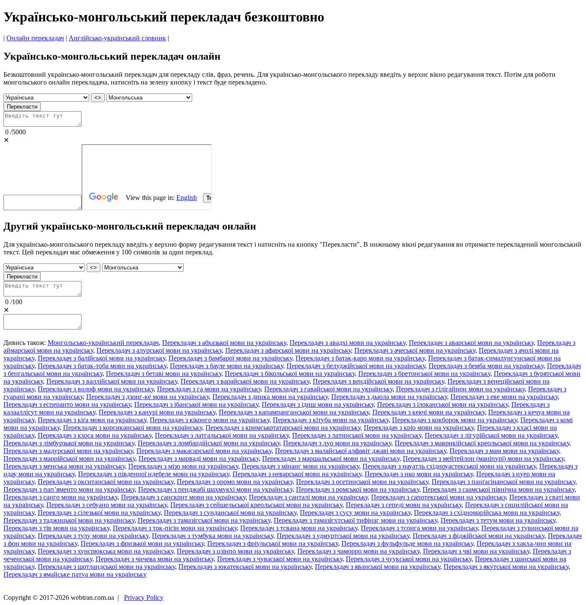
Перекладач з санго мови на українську (60, 497)
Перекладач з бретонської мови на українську (424, 373)
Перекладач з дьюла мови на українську (389, 396)
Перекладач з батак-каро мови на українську (360, 358)
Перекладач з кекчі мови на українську (428, 412)
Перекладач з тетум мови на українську (498, 520)
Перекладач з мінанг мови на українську (300, 466)
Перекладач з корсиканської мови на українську (132, 427)
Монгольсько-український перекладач (103, 342)
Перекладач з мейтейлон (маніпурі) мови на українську (483, 458)
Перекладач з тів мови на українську (56, 528)
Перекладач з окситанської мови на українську (105, 481)
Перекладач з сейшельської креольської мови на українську (256, 504)
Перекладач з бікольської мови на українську (290, 373)
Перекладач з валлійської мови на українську (111, 381)
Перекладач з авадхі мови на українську (347, 342)
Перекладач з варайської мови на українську (245, 381)
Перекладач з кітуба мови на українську (331, 420)
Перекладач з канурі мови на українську (157, 412)
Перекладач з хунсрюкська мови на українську (105, 551)
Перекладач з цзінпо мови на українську (235, 551)
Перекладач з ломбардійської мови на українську (209, 443)
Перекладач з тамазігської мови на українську (204, 520)
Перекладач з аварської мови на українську (471, 342)
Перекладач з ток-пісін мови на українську (175, 528)
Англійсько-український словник (117, 38)
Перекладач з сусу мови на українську (355, 512)
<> (97, 97)
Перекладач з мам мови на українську (504, 450)
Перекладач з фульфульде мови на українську (407, 543)
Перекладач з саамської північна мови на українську (498, 489)
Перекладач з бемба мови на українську (486, 365)
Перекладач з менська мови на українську (64, 466)
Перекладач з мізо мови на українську (183, 466)
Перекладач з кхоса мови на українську (94, 435)
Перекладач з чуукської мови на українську (408, 559)
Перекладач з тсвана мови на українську (298, 528)
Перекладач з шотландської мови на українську (106, 566)
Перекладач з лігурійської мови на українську (491, 435)
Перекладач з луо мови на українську (337, 443)
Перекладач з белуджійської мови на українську (356, 365)
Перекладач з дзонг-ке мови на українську (147, 396)
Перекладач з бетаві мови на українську (163, 373)
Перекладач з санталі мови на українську (308, 497)
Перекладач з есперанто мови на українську (67, 404)
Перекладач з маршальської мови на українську (330, 458)
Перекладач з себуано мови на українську (106, 504)
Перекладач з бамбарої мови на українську (230, 358)
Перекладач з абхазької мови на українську (224, 342)
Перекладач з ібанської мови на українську (196, 404)
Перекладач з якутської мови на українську (506, 566)
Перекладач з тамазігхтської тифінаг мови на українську (355, 520)
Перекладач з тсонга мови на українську (419, 528)
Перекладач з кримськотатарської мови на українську (282, 427)
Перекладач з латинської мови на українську (356, 435)
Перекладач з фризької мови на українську (142, 543)
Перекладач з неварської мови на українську (297, 474)
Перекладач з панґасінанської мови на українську (503, 481)
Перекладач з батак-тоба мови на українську (102, 365)
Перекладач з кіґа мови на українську (92, 420)
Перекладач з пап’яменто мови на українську (69, 489)
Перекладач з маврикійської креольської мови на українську (482, 443)
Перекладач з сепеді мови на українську (404, 504)
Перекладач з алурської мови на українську (159, 350)
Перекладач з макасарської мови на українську (204, 450)
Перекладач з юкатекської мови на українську (244, 566)
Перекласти (22, 106)
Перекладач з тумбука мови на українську (212, 535)
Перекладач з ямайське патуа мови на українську (75, 574)
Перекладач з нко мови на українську (419, 474)
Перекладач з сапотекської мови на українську (438, 497)
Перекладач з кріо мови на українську (419, 427)
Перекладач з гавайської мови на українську (328, 389)
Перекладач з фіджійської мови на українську (478, 535)
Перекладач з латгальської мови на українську (222, 435)
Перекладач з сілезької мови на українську (99, 512)
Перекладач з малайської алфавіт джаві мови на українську (360, 450)
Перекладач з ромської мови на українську (357, 489)
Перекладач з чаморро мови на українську (358, 551)
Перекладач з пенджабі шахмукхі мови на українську (215, 489)
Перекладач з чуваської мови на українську (279, 559)
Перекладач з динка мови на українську (270, 396)
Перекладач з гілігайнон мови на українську (460, 389)
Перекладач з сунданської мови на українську (230, 512)
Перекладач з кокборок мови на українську (454, 420)
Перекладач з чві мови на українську (476, 551)
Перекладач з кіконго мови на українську (209, 420)
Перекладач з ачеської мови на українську (414, 350)
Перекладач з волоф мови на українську (96, 389)
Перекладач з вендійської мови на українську (378, 381)
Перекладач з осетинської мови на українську (362, 481)
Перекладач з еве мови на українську (504, 396)
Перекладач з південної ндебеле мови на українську (153, 474)
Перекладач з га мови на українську (209, 389)
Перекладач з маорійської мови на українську (69, 458)
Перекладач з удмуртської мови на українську (343, 535)
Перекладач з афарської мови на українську (288, 350)
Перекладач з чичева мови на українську (155, 559)
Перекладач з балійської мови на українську (101, 358)
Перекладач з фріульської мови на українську (272, 543)
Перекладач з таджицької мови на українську (68, 520)
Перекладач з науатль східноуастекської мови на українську (449, 466)
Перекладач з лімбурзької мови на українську (68, 443)
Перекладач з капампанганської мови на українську (294, 412)
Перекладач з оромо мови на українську (235, 481)
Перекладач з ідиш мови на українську (318, 404)
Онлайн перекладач (35, 38)
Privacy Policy (143, 597)
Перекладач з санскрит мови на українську (183, 497)
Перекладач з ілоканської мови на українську (442, 404)
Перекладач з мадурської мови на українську (68, 450)
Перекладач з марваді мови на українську (199, 458)
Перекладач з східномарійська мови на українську (486, 512)
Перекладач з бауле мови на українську (226, 365)
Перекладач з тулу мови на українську (93, 535)
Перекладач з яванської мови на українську (377, 566)
